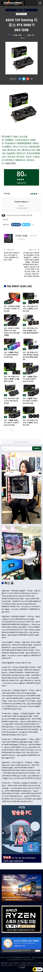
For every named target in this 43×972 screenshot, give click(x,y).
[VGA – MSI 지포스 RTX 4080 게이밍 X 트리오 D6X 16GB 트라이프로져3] (31, 344)
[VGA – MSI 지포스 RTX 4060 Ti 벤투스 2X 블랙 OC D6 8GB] (12, 368)
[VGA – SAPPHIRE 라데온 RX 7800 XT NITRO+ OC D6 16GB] (12, 298)
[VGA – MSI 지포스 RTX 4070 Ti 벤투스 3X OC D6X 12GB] (31, 298)
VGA (17, 14)
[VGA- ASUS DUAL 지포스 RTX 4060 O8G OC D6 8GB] (12, 390)
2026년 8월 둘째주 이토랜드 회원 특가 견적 (16, 663)
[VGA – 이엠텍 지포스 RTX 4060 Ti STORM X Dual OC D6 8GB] (31, 390)
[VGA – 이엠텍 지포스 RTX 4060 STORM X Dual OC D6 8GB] (31, 368)
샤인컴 (22, 968)
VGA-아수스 (23, 14)
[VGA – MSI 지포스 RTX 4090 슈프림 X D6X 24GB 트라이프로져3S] (31, 320)
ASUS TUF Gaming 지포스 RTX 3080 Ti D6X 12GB (19, 215)
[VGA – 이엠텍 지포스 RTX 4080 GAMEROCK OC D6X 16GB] (12, 344)
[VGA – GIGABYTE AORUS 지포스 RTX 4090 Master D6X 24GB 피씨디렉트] (12, 320)
